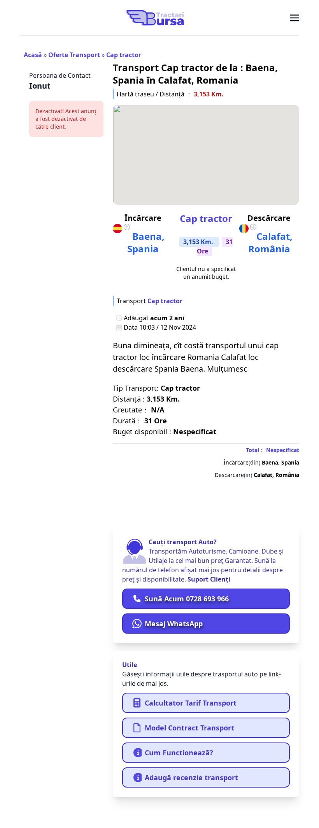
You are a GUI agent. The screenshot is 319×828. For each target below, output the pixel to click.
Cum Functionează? (179, 752)
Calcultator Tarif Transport (191, 702)
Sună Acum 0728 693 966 (187, 598)
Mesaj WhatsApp (174, 623)
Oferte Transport (74, 55)
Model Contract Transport (189, 727)
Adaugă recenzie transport (191, 777)
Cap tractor (123, 55)
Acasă (33, 55)
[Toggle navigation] (294, 17)
